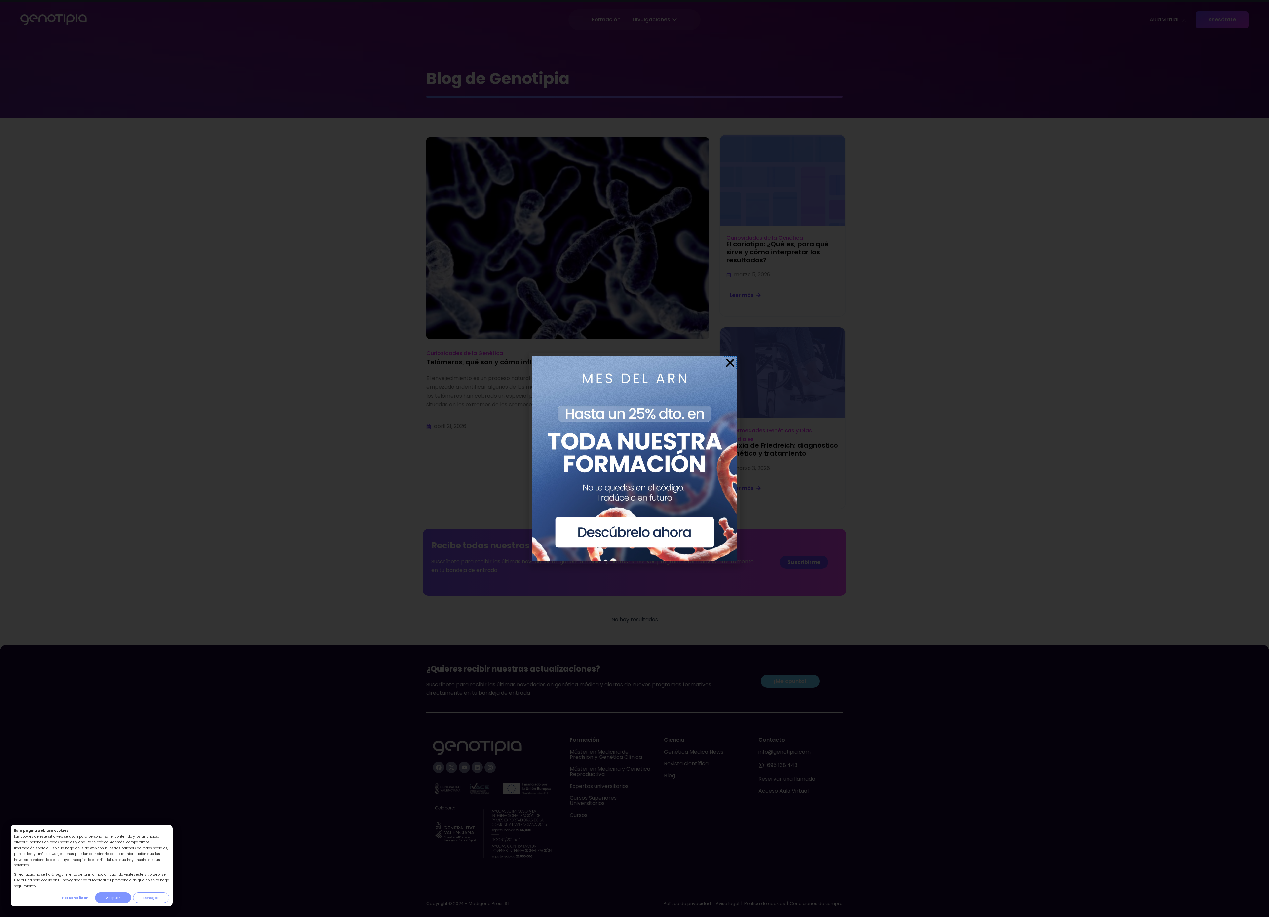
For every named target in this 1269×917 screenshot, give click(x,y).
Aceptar (113, 897)
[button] (730, 363)
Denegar (151, 897)
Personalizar (75, 897)
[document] (634, 458)
